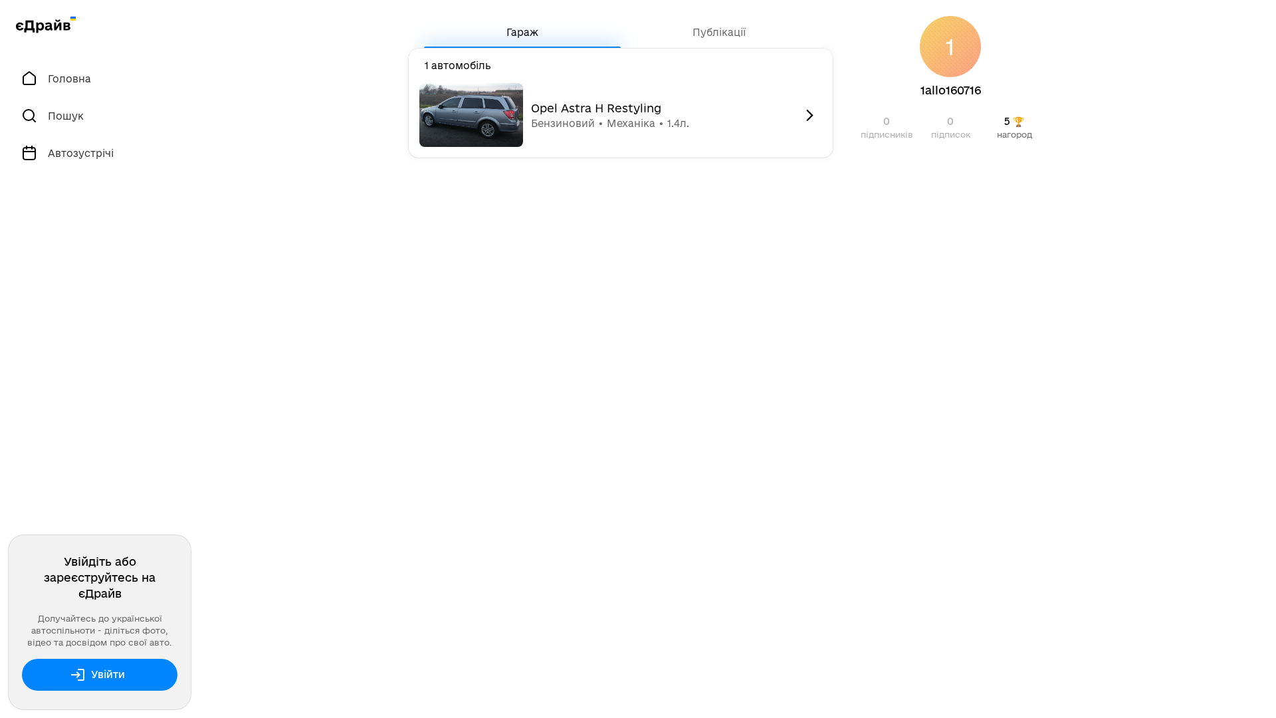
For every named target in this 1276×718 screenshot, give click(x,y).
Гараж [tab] (522, 32)
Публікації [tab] (719, 32)
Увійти (108, 674)
